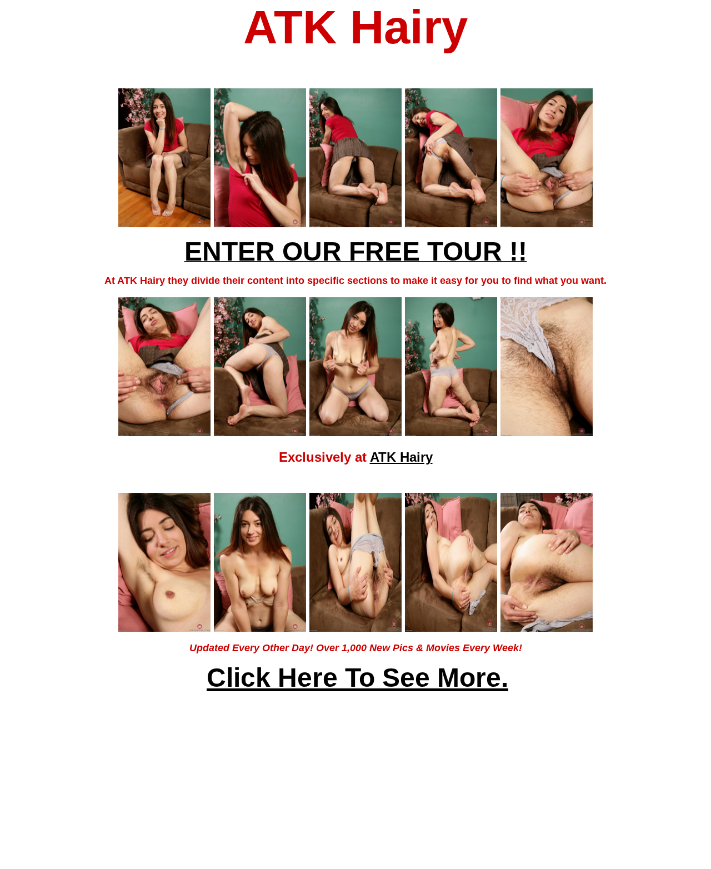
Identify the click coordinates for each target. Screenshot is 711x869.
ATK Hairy (401, 457)
